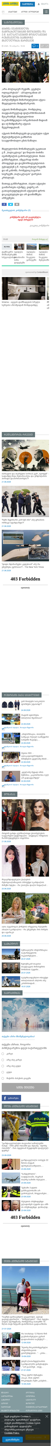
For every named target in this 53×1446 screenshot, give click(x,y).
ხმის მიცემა (25, 1087)
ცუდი (9, 1072)
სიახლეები (12, 12)
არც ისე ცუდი (13, 1066)
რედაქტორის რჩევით (18, 434)
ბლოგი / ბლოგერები (30, 12)
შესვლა (44, 4)
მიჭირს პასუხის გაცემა (18, 1078)
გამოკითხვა (12, 993)
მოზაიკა (9, 794)
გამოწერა (27, 4)
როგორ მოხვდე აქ (40, 239)
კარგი (9, 1054)
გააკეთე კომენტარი (39, 225)
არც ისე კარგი (14, 1060)
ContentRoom (36, 272)
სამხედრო (11, 944)
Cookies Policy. (12, 1433)
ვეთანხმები (12, 1439)
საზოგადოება (13, 22)
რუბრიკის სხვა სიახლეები (21, 695)
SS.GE (5, 239)
